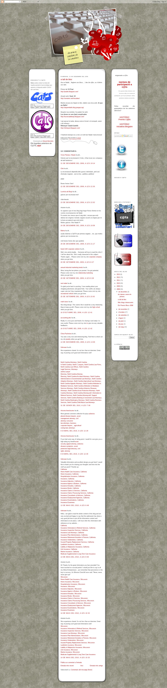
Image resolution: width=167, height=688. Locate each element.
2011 (118, 280)
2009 (118, 286)
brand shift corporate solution (70, 249)
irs (87, 323)
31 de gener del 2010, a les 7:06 (75, 405)
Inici (81, 665)
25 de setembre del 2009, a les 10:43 (78, 296)
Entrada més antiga (96, 665)
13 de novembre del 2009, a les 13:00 (78, 342)
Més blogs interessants (125, 302)
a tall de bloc (66, 79)
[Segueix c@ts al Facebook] (121, 171)
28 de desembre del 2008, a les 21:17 (78, 244)
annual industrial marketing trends (72, 267)
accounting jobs (66, 318)
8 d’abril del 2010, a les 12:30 (74, 454)
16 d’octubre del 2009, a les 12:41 (76, 312)
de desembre (122, 292)
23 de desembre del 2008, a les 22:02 (78, 202)
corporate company (95, 257)
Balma (63, 230)
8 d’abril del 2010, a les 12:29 (74, 431)
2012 (118, 277)
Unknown (64, 347)
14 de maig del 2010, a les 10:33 (75, 613)
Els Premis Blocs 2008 (125, 305)
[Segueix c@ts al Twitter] (121, 156)
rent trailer (64, 283)
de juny (121, 324)
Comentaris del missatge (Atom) (81, 670)
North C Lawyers (78, 364)
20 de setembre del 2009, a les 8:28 (77, 278)
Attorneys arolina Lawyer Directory (69, 371)
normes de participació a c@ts (124, 84)
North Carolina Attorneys (69, 362)
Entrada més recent (67, 665)
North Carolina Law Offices (69, 367)
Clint (62, 168)
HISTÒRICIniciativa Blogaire (125, 125)
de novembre (122, 309)
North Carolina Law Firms (92, 364)
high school (96, 307)
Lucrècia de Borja (66, 191)
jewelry (68, 339)
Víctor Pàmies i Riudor (68, 155)
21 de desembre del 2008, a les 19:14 (78, 163)
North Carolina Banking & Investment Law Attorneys (84, 398)
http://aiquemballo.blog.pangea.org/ (72, 107)
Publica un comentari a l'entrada (71, 662)
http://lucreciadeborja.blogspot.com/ (72, 116)
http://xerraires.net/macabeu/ (70, 98)
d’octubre (121, 312)
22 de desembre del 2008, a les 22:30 (78, 186)
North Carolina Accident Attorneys (78, 376)
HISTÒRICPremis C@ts (124, 118)
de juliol (121, 321)
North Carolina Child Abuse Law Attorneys (81, 402)
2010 (118, 283)
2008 (118, 289)
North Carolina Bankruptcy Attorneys (73, 400)
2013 (118, 274)
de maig (121, 327)
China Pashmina (66, 333)
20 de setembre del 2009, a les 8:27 (77, 262)
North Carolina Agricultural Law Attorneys (87, 381)
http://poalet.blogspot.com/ (69, 91)
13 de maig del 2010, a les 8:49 (75, 505)
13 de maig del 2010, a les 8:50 (75, 557)
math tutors (64, 302)
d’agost (121, 318)
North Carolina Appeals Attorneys (71, 383)
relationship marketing (85, 273)
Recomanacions (75, 139)
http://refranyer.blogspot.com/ (70, 128)
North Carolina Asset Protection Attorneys (81, 390)
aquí (39, 146)
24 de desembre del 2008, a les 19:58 (78, 225)
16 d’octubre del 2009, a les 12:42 (76, 328)
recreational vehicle (67, 293)
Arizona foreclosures (67, 410)
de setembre (122, 315)
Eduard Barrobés (48, 141)
